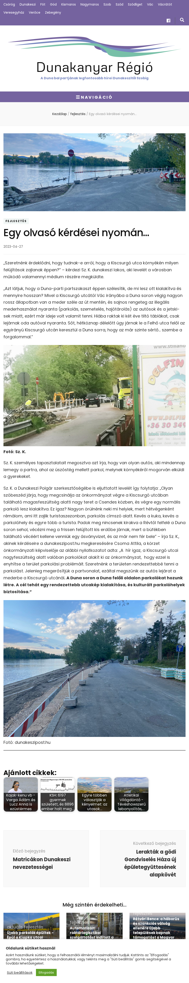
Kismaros (68, 4)
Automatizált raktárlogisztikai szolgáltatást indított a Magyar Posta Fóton (92, 935)
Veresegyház (13, 12)
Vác (150, 4)
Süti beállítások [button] (19, 973)
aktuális (15, 927)
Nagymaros (89, 4)
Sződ (119, 4)
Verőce (34, 12)
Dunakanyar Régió (94, 66)
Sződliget (135, 4)
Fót (42, 4)
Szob (107, 4)
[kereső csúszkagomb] (182, 20)
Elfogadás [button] (46, 972)
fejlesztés (16, 221)
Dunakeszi (28, 4)
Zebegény (53, 12)
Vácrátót (165, 4)
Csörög (9, 4)
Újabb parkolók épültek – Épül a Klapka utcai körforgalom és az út (30, 937)
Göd (53, 4)
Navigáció (97, 97)
